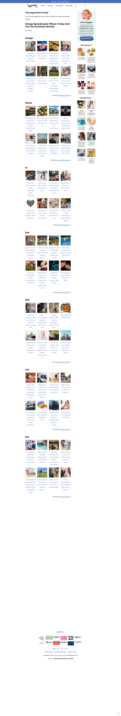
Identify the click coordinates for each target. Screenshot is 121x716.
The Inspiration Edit (60, 655)
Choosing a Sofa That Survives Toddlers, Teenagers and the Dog (30, 347)
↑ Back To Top (71, 652)
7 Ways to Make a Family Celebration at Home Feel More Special (65, 215)
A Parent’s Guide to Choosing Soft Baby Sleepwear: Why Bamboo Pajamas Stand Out (42, 350)
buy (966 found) (64, 292)
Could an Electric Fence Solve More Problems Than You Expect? (42, 485)
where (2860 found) (63, 160)
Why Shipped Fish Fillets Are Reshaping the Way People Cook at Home (53, 58)
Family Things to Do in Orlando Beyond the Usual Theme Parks (66, 347)
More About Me (86, 38)
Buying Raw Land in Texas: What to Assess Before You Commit (54, 253)
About (43, 5)
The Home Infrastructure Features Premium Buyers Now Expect (30, 278)
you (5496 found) (64, 496)
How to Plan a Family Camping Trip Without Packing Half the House (54, 188)
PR (76, 5)
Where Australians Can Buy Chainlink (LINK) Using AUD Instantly (65, 123)
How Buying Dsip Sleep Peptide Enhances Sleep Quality (54, 278)
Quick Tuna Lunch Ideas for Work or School (42, 81)
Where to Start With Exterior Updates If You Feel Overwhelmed (54, 123)
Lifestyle (50, 5)
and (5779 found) (64, 362)
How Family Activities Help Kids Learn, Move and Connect (53, 347)
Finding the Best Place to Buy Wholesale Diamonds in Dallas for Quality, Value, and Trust (42, 280)
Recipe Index (59, 5)
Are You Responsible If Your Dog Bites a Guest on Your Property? (66, 485)
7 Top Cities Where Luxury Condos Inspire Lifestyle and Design (42, 151)
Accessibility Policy (60, 652)
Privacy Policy (49, 652)
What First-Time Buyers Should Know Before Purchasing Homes (30, 253)
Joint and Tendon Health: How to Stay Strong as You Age (65, 58)
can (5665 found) (64, 429)
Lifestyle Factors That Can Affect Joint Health (42, 55)
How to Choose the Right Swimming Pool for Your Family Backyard (42, 457)
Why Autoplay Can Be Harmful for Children (66, 414)
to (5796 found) (64, 225)
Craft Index (69, 5)
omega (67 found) (64, 95)
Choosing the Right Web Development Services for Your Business (30, 457)
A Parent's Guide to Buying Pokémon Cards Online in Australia (42, 253)
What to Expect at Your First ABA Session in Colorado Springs (65, 457)
